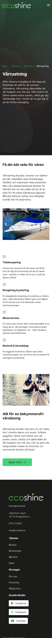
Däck (11, 563)
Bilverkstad (15, 550)
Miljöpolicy (15, 588)
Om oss (13, 576)
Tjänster (15, 66)
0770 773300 (15, 523)
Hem (5, 66)
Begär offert (15, 462)
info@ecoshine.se (17, 530)
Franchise (14, 582)
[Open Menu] (48, 5)
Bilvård (12, 544)
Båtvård (28, 66)
